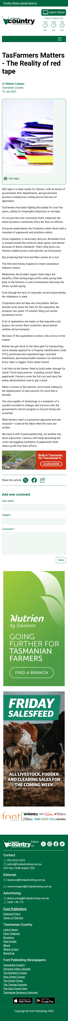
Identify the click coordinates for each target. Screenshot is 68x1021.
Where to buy (10, 949)
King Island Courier (14, 976)
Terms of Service (13, 917)
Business (8, 937)
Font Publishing (14, 909)
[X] (43, 843)
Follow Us (35, 843)
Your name (8, 500)
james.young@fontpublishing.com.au (28, 898)
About (6, 945)
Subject (6, 515)
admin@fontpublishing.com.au (24, 864)
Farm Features (11, 933)
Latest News (10, 929)
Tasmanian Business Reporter (20, 992)
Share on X (25, 480)
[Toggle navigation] (59, 39)
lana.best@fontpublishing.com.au (26, 880)
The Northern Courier (15, 973)
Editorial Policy (12, 914)
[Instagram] (49, 843)
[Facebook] (55, 843)
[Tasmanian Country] (18, 20)
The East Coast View (15, 988)
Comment (7, 529)
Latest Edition (57, 12)
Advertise (9, 953)
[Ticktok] (62, 843)
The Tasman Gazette (15, 984)
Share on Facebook (34, 480)
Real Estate (10, 941)
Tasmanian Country (14, 965)
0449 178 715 (15, 902)
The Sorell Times (13, 980)
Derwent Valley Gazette (17, 969)
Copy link (42, 480)
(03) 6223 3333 (16, 860)
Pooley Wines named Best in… (20, 3)
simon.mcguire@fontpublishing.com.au (29, 886)
